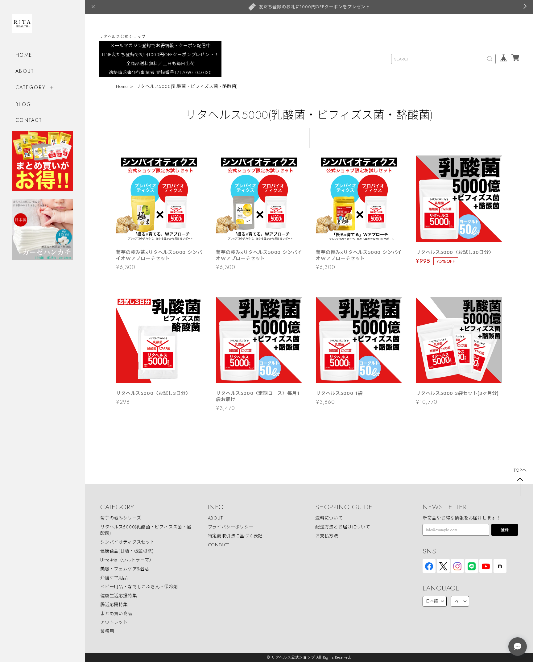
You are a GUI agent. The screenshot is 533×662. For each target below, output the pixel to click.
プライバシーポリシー (231, 527)
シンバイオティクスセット (127, 542)
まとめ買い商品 (116, 613)
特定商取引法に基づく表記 (235, 536)
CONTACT (28, 120)
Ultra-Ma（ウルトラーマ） (127, 560)
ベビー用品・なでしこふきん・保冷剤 (139, 587)
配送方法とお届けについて (342, 527)
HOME (23, 55)
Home (121, 86)
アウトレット (114, 622)
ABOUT (24, 71)
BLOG (23, 104)
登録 (505, 530)
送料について (329, 518)
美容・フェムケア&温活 (124, 569)
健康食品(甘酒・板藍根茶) (127, 551)
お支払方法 (326, 536)
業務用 (107, 631)
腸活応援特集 (114, 605)
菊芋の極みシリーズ (120, 518)
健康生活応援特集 (118, 596)
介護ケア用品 (114, 578)
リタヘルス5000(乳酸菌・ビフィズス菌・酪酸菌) (145, 530)
